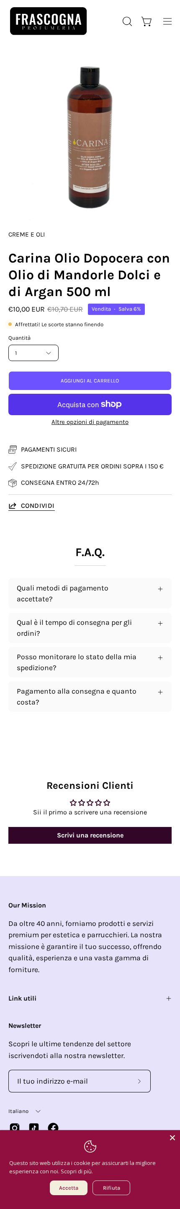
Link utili (22, 998)
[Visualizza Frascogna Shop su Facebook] (53, 1128)
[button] (126, 21)
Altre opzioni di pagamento (90, 422)
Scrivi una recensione (90, 835)
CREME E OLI (26, 234)
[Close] (172, 1138)
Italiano (18, 1111)
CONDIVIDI (38, 506)
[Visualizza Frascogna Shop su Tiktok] (34, 1128)
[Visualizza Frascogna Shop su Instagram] (14, 1128)
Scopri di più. (77, 1171)
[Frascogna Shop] (48, 21)
